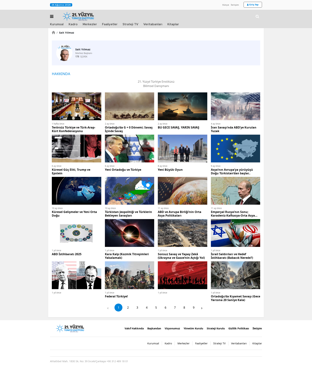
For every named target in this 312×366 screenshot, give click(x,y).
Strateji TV (130, 24)
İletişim (235, 5)
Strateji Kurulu (216, 328)
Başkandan (154, 328)
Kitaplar (173, 24)
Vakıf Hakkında (134, 328)
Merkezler (90, 24)
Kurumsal (57, 24)
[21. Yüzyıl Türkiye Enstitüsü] (70, 328)
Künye (225, 5)
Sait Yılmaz (65, 32)
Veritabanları (152, 24)
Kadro (73, 24)
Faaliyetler (110, 24)
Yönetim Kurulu (193, 328)
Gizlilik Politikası (238, 328)
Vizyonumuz (172, 328)
